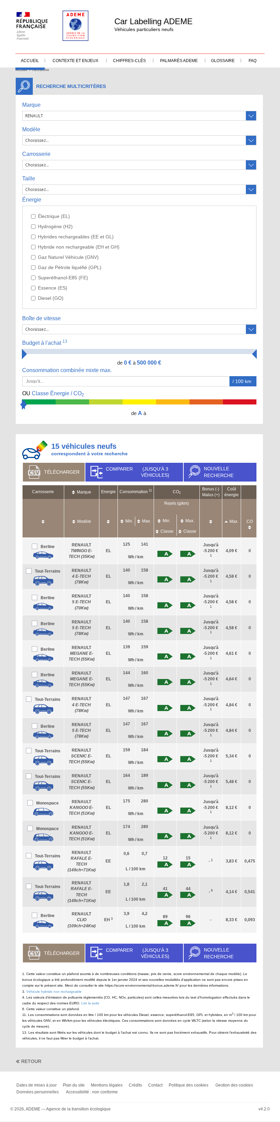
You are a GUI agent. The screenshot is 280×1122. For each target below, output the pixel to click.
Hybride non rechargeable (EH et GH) (79, 247)
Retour (31, 1061)
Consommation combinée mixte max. (67, 370)
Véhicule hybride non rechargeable (54, 991)
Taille (28, 178)
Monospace (47, 803)
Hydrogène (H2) (55, 226)
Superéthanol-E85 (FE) (63, 277)
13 (64, 341)
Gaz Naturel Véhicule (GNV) (68, 257)
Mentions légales (107, 1085)
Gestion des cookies (234, 1085)
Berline (48, 546)
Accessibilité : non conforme (92, 1092)
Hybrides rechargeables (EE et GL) (76, 236)
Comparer (138, 472)
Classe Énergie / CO (53, 393)
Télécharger (62, 472)
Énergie (31, 200)
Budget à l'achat (44, 342)
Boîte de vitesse (41, 318)
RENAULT (82, 551)
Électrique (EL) (54, 216)
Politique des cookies (188, 1085)
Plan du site (74, 1085)
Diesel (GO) (51, 298)
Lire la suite (90, 1003)
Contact (155, 1085)
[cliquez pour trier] (43, 518)
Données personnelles (37, 1092)
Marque (31, 105)
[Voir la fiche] (43, 555)
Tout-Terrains (47, 571)
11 (150, 490)
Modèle (31, 129)
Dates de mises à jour (36, 1085)
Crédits (135, 1085)
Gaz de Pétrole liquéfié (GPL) (69, 267)
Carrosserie (36, 154)
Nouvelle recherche (219, 472)
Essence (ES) (52, 288)
